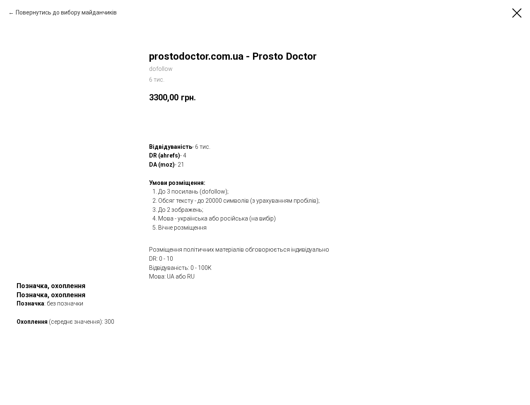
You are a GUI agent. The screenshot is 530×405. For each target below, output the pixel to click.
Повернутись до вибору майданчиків (66, 12)
